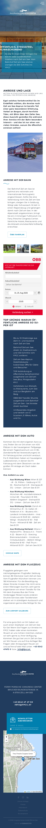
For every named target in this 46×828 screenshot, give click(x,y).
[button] (23, 759)
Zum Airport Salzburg (17, 611)
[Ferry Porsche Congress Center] (23, 12)
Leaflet (28, 792)
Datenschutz (23, 810)
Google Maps (12, 553)
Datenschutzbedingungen (30, 729)
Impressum (23, 807)
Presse (23, 804)
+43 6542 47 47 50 (23, 702)
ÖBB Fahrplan (17, 235)
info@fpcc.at (24, 649)
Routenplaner (23, 813)
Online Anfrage (23, 801)
